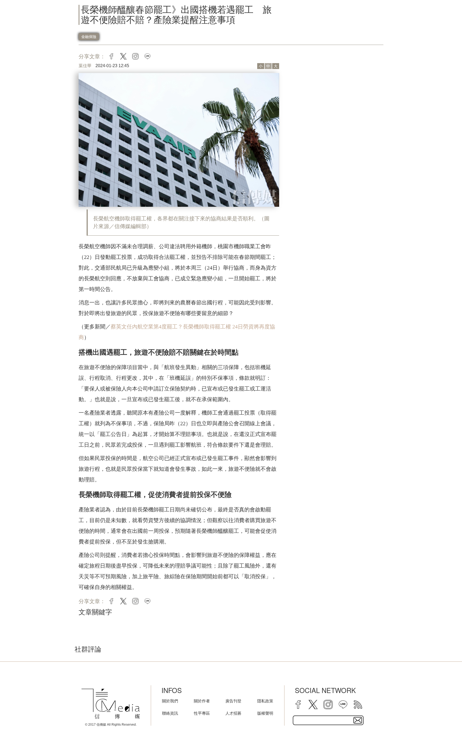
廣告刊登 (233, 701)
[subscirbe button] (357, 720)
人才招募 (233, 713)
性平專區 (202, 713)
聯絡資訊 (170, 713)
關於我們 (170, 701)
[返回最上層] (444, 736)
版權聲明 (265, 713)
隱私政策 (265, 701)
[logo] (110, 703)
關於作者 (202, 701)
